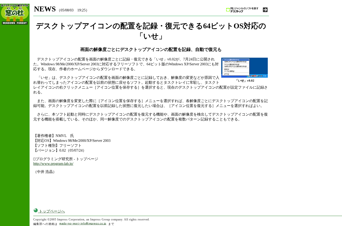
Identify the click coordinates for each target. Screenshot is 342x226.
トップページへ (51, 211)
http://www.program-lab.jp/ (53, 164)
